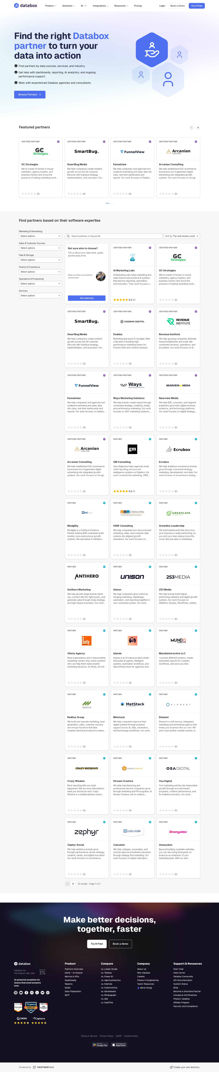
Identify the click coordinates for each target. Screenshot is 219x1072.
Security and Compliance (185, 1006)
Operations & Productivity (31, 279)
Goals (67, 987)
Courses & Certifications (185, 995)
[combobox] (40, 236)
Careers (141, 976)
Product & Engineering (148, 980)
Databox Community (183, 976)
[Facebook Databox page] (26, 992)
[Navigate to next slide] (198, 127)
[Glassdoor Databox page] (43, 992)
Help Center (179, 973)
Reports (68, 984)
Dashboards (70, 980)
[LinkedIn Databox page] (16, 992)
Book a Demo (177, 5)
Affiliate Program (181, 1002)
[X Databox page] (37, 992)
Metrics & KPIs (72, 976)
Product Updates (181, 999)
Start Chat (178, 969)
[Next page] (73, 883)
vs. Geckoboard (108, 991)
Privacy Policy (107, 1036)
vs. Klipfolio (106, 984)
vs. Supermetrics (109, 987)
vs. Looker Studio (109, 969)
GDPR (119, 1036)
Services (23, 290)
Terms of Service (89, 1036)
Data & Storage (26, 255)
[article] (40, 167)
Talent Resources (145, 984)
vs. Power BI (107, 976)
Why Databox (143, 973)
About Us (141, 969)
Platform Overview (74, 969)
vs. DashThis (107, 1002)
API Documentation (182, 980)
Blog (175, 987)
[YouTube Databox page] (21, 992)
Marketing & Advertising (30, 231)
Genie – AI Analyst (74, 973)
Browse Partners (27, 94)
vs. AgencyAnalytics (111, 980)
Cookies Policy (131, 1036)
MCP (67, 995)
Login (162, 5)
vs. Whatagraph (108, 995)
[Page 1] (107, 203)
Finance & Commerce (29, 267)
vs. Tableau (106, 973)
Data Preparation (73, 991)
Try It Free (196, 5)
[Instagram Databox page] (32, 992)
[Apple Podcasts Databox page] (48, 992)
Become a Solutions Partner (187, 991)
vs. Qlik (104, 999)
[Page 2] (112, 203)
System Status (180, 984)
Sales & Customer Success (32, 243)
